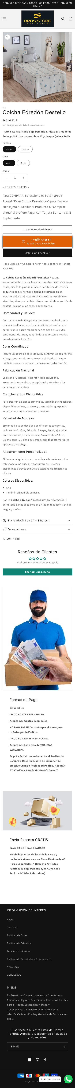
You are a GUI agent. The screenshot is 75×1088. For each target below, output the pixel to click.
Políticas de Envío (17, 935)
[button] (4, 19)
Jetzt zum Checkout (37, 253)
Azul (9, 163)
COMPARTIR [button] (13, 538)
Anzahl (6, 170)
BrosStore (32, 1082)
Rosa (23, 163)
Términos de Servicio (18, 951)
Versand (15, 125)
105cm (25, 149)
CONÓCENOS (14, 974)
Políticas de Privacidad (19, 943)
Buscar (11, 919)
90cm (9, 149)
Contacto (12, 927)
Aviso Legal (13, 966)
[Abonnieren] (64, 1047)
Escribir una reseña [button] (37, 572)
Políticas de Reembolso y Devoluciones (29, 959)
